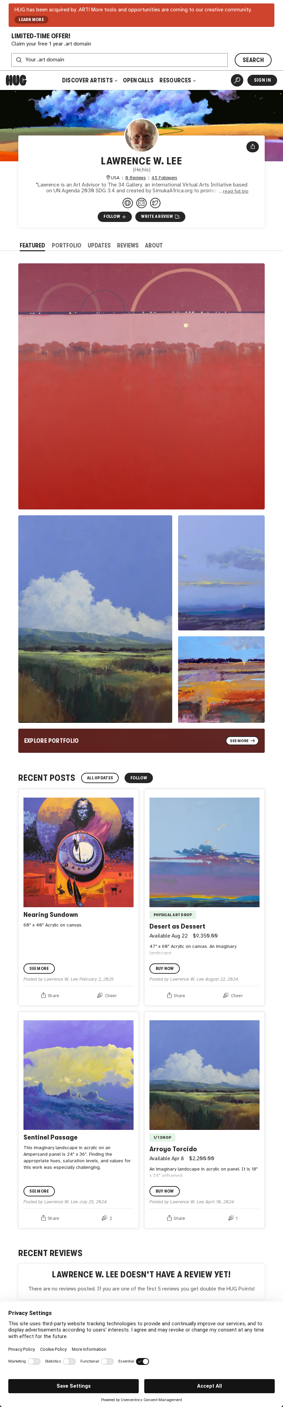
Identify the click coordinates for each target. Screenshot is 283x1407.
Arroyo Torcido (173, 1149)
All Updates (100, 778)
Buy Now (165, 968)
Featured (32, 245)
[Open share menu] (252, 146)
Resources (175, 80)
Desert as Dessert (177, 926)
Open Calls (138, 80)
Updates (99, 245)
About (154, 245)
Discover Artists (87, 80)
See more (39, 968)
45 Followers (164, 178)
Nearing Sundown (50, 914)
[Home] (16, 80)
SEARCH (253, 60)
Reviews (128, 245)
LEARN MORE (31, 19)
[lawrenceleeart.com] (128, 203)
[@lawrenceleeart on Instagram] (141, 203)
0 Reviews (135, 178)
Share (53, 996)
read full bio (235, 191)
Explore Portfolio (51, 740)
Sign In (262, 80)
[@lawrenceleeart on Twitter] (155, 203)
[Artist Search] (237, 80)
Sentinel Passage (50, 1137)
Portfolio (66, 245)
